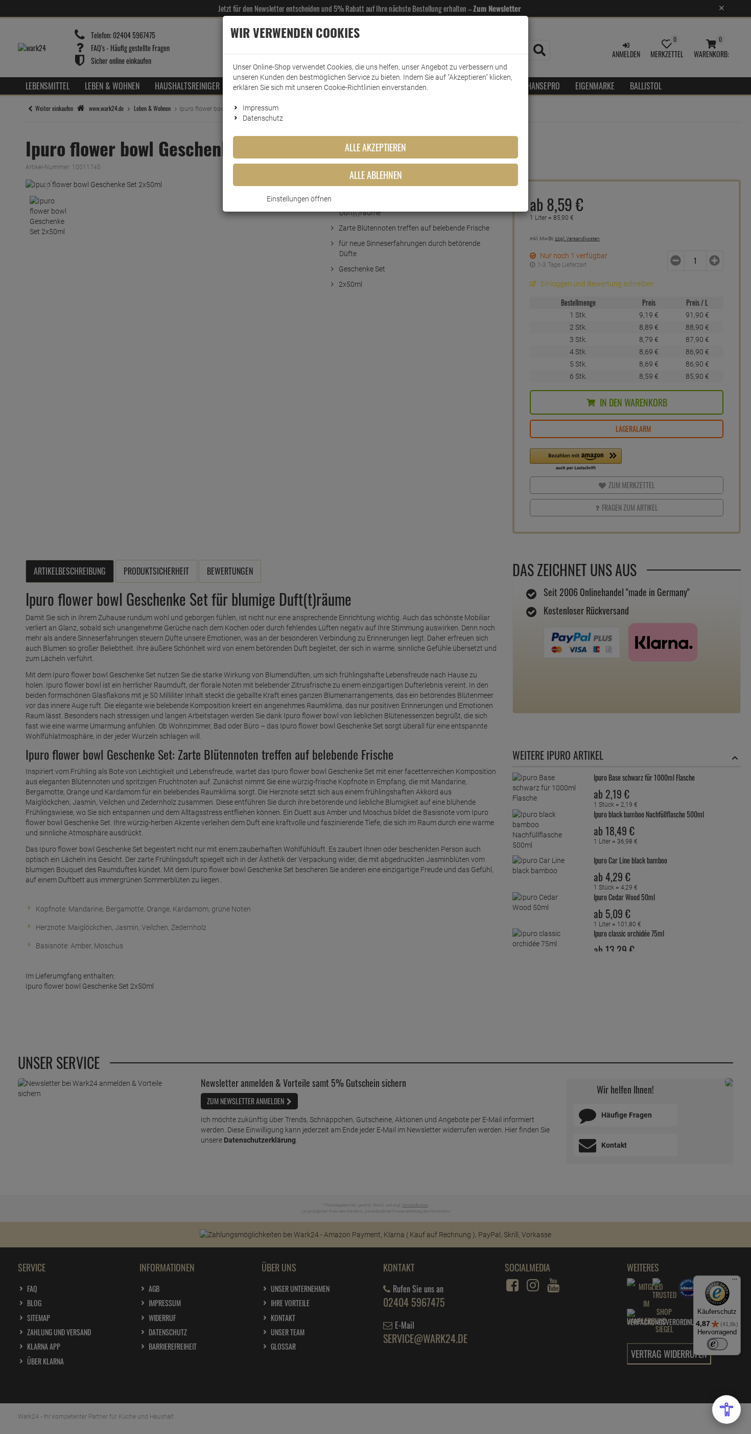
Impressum (260, 108)
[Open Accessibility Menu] (726, 1409)
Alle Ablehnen (375, 174)
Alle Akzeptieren (375, 147)
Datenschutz (263, 118)
